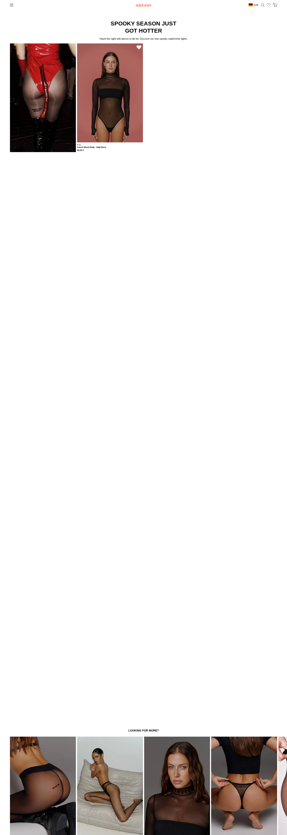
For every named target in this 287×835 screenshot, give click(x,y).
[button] (262, 4)
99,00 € (80, 150)
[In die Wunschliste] (139, 47)
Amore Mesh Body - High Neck (91, 147)
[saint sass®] (143, 5)
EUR (256, 5)
